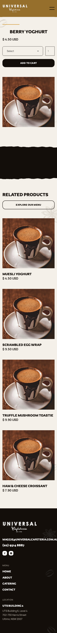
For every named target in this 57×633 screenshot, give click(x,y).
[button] (52, 8)
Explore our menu (28, 204)
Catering (9, 583)
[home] (14, 8)
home (6, 571)
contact (8, 589)
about (7, 577)
